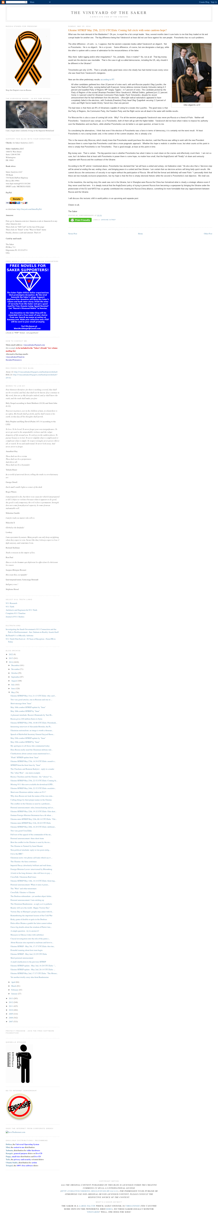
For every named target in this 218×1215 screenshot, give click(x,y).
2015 (11, 658)
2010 (11, 1010)
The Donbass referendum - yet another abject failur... (31, 896)
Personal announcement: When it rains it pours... (30, 884)
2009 (11, 1013)
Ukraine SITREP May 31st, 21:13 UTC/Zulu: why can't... (33, 695)
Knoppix (9, 1153)
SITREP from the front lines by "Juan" (26, 765)
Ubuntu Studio (12, 1162)
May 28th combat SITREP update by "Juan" (28, 738)
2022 (11, 654)
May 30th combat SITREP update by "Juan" (28, 707)
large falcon (87, 1205)
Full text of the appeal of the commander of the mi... (31, 834)
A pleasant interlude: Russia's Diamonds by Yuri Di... (32, 715)
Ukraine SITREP (108, 220)
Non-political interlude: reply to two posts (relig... (30, 850)
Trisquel (9, 1165)
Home (140, 233)
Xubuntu (9, 1150)
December (15, 665)
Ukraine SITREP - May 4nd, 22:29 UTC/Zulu (29, 954)
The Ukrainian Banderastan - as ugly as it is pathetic (31, 904)
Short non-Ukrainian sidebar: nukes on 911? (28, 792)
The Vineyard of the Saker (109, 12)
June (13, 688)
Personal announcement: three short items (27, 838)
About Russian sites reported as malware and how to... (32, 942)
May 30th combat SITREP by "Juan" (25, 711)
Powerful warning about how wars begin (27, 950)
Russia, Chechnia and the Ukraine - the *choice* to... (32, 776)
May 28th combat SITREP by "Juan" (25, 742)
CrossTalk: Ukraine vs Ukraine (23, 892)
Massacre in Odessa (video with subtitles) (27, 934)
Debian (9, 1144)
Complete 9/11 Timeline (16, 613)
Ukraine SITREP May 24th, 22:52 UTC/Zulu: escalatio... (33, 788)
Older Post (208, 233)
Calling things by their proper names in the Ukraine (31, 799)
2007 (11, 1021)
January (14, 993)
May (13, 692)
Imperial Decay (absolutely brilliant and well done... (31, 865)
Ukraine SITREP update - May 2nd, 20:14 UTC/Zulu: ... (33, 969)
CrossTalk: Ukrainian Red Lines (23, 877)
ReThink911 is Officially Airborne (19, 635)
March (14, 986)
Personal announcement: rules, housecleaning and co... (32, 807)
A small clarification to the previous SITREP (28, 961)
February (15, 989)
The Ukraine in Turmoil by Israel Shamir (27, 846)
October (14, 673)
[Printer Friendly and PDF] (80, 220)
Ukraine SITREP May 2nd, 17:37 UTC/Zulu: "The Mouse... (34, 973)
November (15, 669)
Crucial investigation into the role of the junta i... (30, 938)
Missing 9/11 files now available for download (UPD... (32, 784)
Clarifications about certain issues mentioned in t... (31, 753)
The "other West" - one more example (25, 772)
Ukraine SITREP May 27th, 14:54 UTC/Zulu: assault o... (33, 761)
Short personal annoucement (22, 958)
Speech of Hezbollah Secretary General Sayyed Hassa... (32, 734)
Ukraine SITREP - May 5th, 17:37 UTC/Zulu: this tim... (33, 946)
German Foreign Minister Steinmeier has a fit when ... (32, 815)
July (13, 684)
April (13, 982)
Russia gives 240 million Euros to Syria (26, 718)
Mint (8, 1147)
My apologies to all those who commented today (30, 745)
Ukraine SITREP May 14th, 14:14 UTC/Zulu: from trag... (33, 880)
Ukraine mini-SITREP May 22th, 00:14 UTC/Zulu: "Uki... (34, 819)
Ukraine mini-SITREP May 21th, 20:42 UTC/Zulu (31, 823)
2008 (11, 1017)
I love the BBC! (17, 853)
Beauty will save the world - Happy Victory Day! (30, 907)
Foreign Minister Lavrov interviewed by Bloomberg (31, 869)
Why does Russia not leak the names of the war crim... (32, 796)
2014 (11, 662)
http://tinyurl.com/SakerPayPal (29, 209)
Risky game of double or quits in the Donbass (29, 919)
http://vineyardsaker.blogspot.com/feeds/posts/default (36, 371)
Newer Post (72, 233)
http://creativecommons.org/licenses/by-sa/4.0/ (89, 1191)
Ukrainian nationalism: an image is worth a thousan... (32, 730)
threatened (132, 1205)
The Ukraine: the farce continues (24, 861)
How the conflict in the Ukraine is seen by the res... (31, 842)
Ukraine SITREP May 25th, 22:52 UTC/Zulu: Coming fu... (34, 780)
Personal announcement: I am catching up (27, 900)
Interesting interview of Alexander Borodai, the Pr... (31, 726)
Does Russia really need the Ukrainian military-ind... (31, 749)
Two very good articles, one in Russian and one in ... (31, 699)
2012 (11, 1002)
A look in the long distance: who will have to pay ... (31, 873)
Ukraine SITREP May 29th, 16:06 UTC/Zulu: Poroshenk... (34, 722)
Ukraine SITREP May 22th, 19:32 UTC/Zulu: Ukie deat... (34, 811)
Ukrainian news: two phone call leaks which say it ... (31, 857)
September (15, 676)
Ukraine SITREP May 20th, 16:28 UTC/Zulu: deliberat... (33, 826)
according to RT (107, 79)
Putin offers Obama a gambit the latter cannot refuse (31, 923)
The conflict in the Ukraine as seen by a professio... (31, 803)
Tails (8, 1159)
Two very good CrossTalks (21, 830)
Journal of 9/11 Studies (15, 616)
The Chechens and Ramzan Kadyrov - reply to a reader (32, 769)
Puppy (8, 1156)
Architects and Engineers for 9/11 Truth (21, 610)
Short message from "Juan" (21, 703)
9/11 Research (11, 603)
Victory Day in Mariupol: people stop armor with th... (32, 911)
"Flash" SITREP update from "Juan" (25, 757)
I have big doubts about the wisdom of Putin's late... (31, 927)
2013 (11, 998)
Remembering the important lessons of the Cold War (31, 915)
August (14, 680)
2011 (11, 1006)
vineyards (93, 1212)
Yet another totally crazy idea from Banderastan (30, 977)
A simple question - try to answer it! (25, 931)
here (109, 1209)
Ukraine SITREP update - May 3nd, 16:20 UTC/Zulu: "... (33, 965)
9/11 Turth (10, 606)
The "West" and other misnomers (23, 888)
